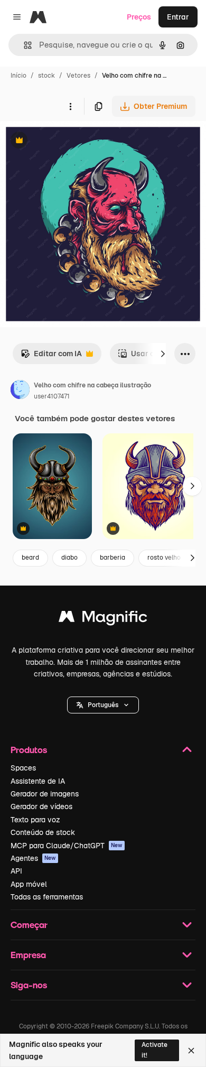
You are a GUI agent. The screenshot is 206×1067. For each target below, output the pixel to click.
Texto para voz (35, 819)
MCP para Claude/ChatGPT (67, 845)
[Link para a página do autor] (20, 391)
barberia (112, 557)
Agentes (33, 858)
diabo (69, 557)
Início (18, 75)
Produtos (29, 749)
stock (46, 75)
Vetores (78, 75)
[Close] (191, 1050)
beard (30, 557)
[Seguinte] (162, 353)
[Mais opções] (70, 106)
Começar (29, 924)
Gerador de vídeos (41, 806)
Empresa (28, 954)
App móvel (29, 884)
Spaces (23, 768)
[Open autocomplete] (23, 45)
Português (103, 705)
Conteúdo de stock (43, 832)
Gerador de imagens (45, 794)
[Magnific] (103, 619)
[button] (103, 705)
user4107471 (52, 396)
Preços (139, 17)
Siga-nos (29, 984)
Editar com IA (51, 356)
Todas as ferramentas (47, 897)
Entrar (178, 17)
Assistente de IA (38, 781)
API (16, 871)
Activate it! (154, 1050)
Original (67, 141)
